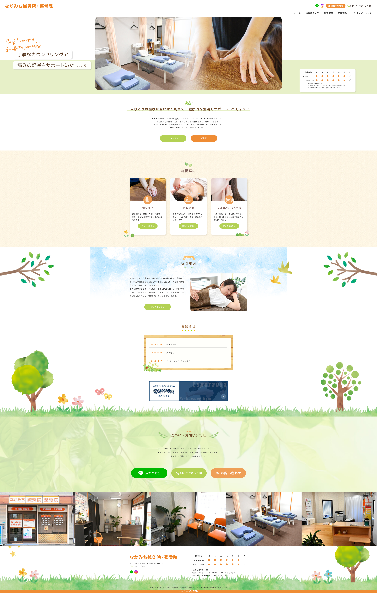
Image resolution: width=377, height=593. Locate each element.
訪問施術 (342, 12)
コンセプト (173, 138)
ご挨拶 (204, 138)
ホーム (297, 12)
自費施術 (183, 587)
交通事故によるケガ (195, 587)
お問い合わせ (222, 587)
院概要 (213, 587)
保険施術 (175, 587)
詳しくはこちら (148, 226)
